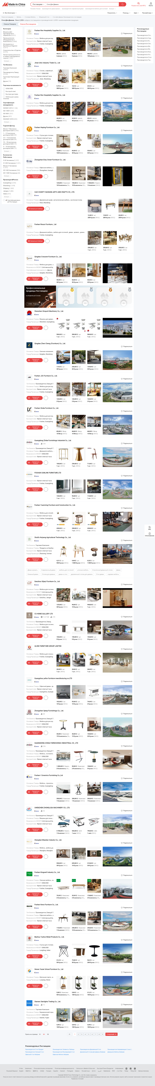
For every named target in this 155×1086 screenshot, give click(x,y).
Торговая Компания (10, 69)
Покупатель (111, 13)
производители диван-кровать (51, 9)
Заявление (28, 1068)
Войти (151, 6)
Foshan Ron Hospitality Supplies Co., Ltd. (49, 30)
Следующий (110, 1034)
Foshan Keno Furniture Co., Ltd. (46, 904)
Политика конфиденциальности (64, 1068)
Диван (118, 570)
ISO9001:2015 (10, 108)
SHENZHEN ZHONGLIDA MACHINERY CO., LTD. (52, 807)
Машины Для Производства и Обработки (9, 33)
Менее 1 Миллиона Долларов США (11, 129)
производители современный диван (73, 9)
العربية (99, 1071)
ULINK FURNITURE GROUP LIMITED (47, 646)
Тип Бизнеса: (30, 384)
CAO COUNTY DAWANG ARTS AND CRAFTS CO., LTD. (54, 192)
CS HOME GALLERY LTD (43, 614)
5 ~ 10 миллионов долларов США (10, 147)
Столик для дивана (48, 574)
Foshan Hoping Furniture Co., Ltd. (47, 127)
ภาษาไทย (119, 1071)
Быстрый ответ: (31, 41)
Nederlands (107, 1071)
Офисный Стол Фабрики (32, 1054)
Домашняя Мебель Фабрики (116, 1052)
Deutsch (62, 1071)
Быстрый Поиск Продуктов (105, 1068)
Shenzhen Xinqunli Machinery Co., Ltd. (49, 311)
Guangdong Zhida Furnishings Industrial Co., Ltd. (52, 440)
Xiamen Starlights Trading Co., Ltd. (47, 1001)
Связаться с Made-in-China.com (85, 1068)
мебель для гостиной (66, 570)
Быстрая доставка (11, 94)
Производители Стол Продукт (34, 1049)
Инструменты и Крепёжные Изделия (10, 45)
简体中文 (28, 1071)
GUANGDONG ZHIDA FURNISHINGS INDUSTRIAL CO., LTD (56, 743)
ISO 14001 (8, 111)
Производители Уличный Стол (34, 1052)
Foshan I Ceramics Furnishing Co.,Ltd (48, 775)
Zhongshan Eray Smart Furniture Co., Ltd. (50, 160)
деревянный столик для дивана (81, 574)
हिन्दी (113, 1071)
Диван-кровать (33, 570)
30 (44, 1034)
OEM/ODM (9, 88)
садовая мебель (113, 574)
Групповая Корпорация (11, 77)
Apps (135, 13)
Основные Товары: (32, 38)
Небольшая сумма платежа (10, 97)
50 (48, 1034)
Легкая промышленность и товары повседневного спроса (11, 56)
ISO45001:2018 (10, 119)
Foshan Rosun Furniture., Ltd (45, 224)
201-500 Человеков (11, 170)
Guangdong (9, 183)
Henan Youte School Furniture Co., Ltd (48, 969)
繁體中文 (35, 1071)
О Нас (21, 1068)
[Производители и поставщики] (13, 4)
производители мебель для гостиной (96, 9)
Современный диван (48, 570)
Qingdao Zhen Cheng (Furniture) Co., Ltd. (50, 343)
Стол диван (100, 574)
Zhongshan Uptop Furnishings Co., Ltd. (49, 710)
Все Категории (10, 13)
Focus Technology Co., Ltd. (75, 1075)
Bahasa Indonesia (143, 1071)
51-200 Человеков (11, 163)
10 (39, 1034)
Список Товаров (10, 24)
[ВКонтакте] (127, 1068)
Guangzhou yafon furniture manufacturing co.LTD (53, 678)
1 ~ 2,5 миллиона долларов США (10, 134)
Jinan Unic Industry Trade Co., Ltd (47, 63)
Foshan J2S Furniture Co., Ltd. (45, 376)
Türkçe (126, 1071)
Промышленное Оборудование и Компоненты (10, 39)
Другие (7, 81)
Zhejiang (8, 188)
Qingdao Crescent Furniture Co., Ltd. (48, 256)
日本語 (42, 1071)
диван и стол (63, 574)
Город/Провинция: (32, 44)
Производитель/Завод (10, 73)
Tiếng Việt (133, 1071)
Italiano (77, 1071)
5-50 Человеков (11, 160)
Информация (119, 1068)
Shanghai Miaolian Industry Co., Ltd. (48, 840)
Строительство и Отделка (12, 51)
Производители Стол (144, 57)
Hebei (7, 194)
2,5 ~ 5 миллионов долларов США (10, 138)
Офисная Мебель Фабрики (61, 1054)
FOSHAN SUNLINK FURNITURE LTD (47, 473)
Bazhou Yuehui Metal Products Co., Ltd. (49, 937)
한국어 (94, 1071)
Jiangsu (8, 191)
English (21, 1071)
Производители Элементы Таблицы (63, 1049)
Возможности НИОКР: (33, 73)
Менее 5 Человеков (10, 166)
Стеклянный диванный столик (102, 570)
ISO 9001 (8, 113)
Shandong (9, 186)
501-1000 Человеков (11, 173)
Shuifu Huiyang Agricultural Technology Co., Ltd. (52, 537)
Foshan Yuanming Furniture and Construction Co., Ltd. (54, 505)
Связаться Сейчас (35, 50)
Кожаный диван (33, 574)
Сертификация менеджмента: (36, 270)
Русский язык (86, 1071)
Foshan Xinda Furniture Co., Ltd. (46, 408)
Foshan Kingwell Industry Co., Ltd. (47, 872)
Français (48, 1071)
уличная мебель (82, 570)
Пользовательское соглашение (43, 1068)
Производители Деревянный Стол (90, 1049)
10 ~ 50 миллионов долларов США (10, 143)
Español (55, 1071)
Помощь (126, 13)
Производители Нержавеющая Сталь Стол (120, 1049)
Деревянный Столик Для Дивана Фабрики (92, 1052)
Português (70, 1071)
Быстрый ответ (10, 91)
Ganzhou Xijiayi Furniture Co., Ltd (47, 581)
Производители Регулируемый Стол (64, 1052)
